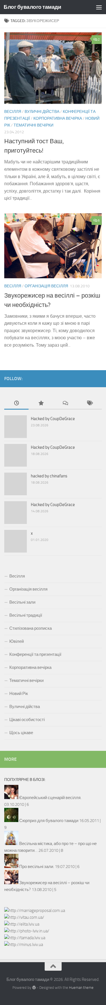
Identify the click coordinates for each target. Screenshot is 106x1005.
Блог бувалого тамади (32, 7)
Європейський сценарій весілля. (50, 797)
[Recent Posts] (16, 403)
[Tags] (89, 403)
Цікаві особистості (27, 719)
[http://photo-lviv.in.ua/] (26, 931)
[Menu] (99, 7)
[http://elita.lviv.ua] (21, 924)
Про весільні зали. (36, 866)
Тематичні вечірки (33, 125)
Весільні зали (22, 602)
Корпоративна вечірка (57, 118)
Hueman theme (81, 987)
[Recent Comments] (65, 403)
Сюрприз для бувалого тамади (48, 820)
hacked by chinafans (49, 476)
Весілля (12, 111)
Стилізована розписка (30, 628)
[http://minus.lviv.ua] (23, 944)
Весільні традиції (25, 615)
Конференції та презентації (35, 654)
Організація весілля (46, 286)
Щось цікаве (21, 732)
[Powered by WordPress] (34, 987)
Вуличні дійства (42, 111)
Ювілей (16, 641)
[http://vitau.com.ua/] (24, 917)
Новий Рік (18, 693)
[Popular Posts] (41, 403)
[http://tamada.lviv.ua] (24, 937)
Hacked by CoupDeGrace (53, 418)
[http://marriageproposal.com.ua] (34, 910)
